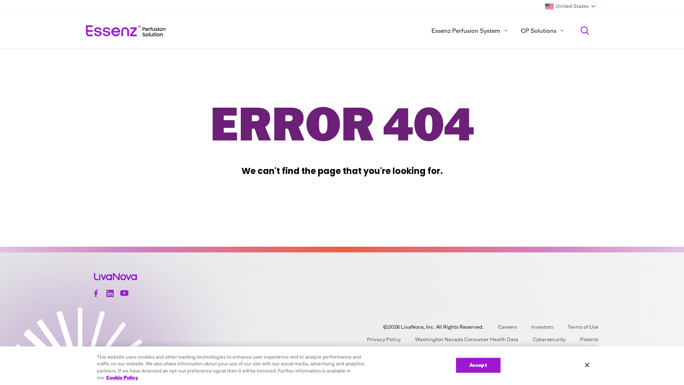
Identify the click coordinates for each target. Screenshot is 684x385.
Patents (589, 339)
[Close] (587, 365)
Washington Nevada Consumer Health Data (466, 339)
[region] (342, 365)
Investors (542, 327)
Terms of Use (583, 327)
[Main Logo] (191, 30)
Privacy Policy (384, 339)
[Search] (584, 30)
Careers (507, 327)
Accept (478, 365)
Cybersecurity (549, 339)
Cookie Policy (122, 377)
